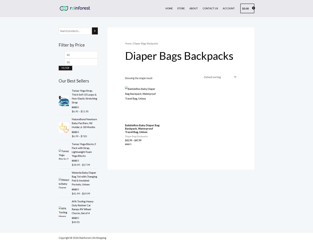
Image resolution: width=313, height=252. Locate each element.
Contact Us (210, 8)
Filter (65, 68)
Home (169, 8)
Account (229, 8)
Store (181, 8)
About (193, 8)
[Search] (95, 30)
